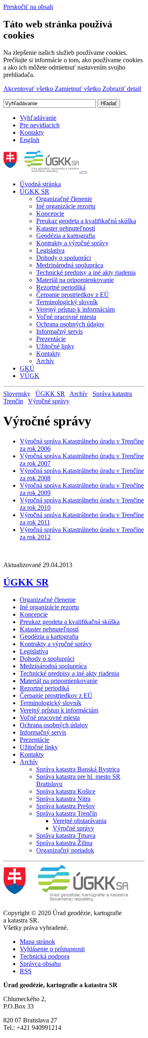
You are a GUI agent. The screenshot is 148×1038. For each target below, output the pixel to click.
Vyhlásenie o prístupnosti (52, 948)
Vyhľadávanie (38, 117)
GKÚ (27, 368)
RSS (26, 971)
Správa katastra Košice (65, 791)
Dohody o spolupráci (63, 257)
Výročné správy (48, 401)
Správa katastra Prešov (65, 806)
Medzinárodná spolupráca (69, 265)
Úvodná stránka (40, 184)
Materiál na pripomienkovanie (75, 279)
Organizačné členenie (64, 198)
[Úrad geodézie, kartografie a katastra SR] (42, 170)
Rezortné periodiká (61, 287)
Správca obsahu (40, 963)
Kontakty (32, 132)
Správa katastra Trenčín (66, 813)
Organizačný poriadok (65, 850)
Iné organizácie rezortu (65, 206)
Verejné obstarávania (79, 820)
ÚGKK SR (34, 191)
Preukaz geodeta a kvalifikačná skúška (86, 220)
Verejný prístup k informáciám (75, 309)
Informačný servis (59, 331)
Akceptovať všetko (29, 88)
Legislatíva (50, 250)
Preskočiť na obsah (28, 6)
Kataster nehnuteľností (65, 228)
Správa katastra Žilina (64, 842)
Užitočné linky (55, 346)
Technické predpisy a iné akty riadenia (86, 272)
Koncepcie (50, 213)
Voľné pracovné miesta (66, 316)
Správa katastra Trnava (65, 835)
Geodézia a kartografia (65, 235)
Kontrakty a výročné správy (72, 243)
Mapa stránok (37, 941)
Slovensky (16, 393)
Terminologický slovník (67, 302)
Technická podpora (44, 956)
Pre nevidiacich (40, 125)
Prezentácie (51, 338)
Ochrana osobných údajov (70, 324)
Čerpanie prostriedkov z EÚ (72, 294)
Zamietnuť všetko (78, 88)
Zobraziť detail (121, 88)
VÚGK (29, 375)
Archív (45, 360)
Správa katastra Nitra (63, 798)
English (29, 139)
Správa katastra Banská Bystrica (78, 769)
